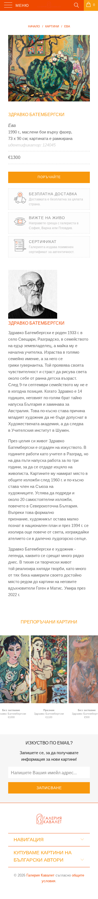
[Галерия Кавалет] (49, 5)
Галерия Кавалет (40, 875)
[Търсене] (76, 5)
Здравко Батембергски (36, 114)
